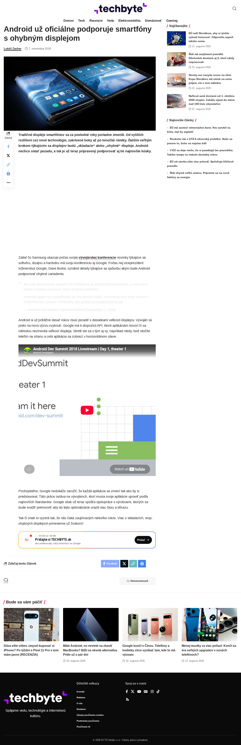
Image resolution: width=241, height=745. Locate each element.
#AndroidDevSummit (111, 284)
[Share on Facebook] (8, 146)
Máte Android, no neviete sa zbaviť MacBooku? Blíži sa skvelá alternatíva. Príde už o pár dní (90, 650)
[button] (234, 8)
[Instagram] (152, 692)
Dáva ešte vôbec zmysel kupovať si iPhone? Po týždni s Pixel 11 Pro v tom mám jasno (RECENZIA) (31, 650)
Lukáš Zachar (12, 48)
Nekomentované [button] (139, 581)
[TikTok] (158, 692)
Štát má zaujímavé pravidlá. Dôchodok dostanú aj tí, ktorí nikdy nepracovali (211, 58)
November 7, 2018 (101, 310)
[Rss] (127, 700)
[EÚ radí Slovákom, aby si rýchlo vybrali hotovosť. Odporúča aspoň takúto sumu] (176, 38)
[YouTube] (139, 692)
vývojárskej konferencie (97, 257)
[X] (132, 692)
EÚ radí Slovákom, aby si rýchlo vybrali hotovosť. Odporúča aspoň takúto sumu (211, 37)
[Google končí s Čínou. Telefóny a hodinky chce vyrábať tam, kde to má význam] (150, 624)
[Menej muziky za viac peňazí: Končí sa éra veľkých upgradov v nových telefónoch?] (209, 624)
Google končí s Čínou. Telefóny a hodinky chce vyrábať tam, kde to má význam (148, 650)
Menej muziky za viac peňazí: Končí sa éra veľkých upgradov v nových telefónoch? (209, 650)
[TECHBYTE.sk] (120, 8)
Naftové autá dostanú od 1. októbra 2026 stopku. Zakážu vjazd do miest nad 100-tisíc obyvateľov (212, 99)
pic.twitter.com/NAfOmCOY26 (99, 302)
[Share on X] (8, 155)
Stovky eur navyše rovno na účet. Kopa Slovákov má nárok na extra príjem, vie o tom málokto (210, 79)
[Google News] (145, 692)
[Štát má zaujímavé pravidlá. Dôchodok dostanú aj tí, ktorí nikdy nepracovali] (176, 59)
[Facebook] (126, 692)
